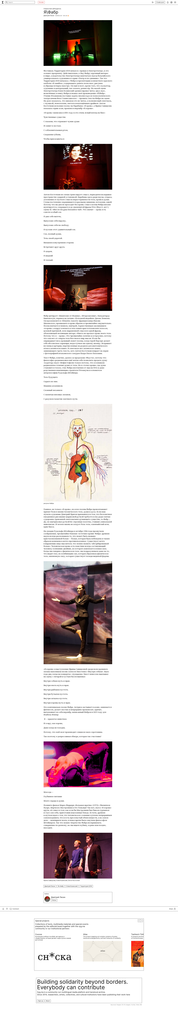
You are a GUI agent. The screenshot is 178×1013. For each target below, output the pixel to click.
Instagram (128, 1004)
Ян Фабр (61, 886)
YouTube (133, 1004)
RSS (141, 1004)
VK (124, 1004)
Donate (41, 2)
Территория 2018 (86, 886)
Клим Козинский (72, 886)
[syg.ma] (3, 2)
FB (122, 1004)
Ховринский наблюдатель (52, 9)
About (48, 1001)
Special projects (42, 921)
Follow (54, 900)
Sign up (40, 1001)
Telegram (119, 1004)
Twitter (137, 1004)
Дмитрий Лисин (49, 15)
